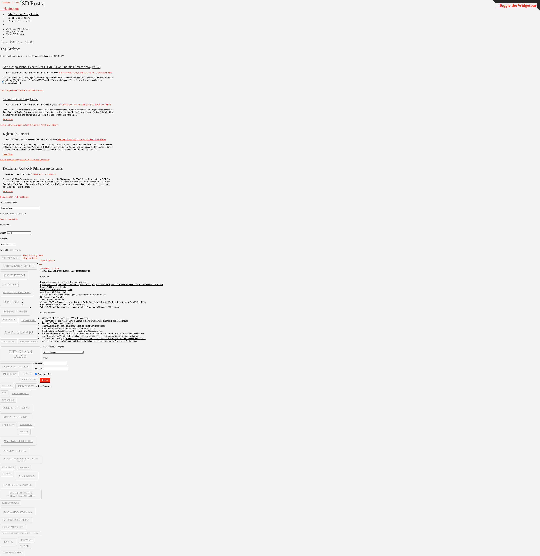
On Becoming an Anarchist (52, 297)
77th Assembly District (19, 265)
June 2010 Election (16, 407)
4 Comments (50, 174)
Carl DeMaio (19, 332)
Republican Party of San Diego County (21, 460)
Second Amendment (12, 527)
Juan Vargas (8, 400)
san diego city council (17, 485)
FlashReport (23, 197)
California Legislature (39, 159)
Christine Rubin (8, 341)
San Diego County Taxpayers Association (20, 494)
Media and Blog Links (33, 255)
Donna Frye (27, 373)
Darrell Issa (9, 374)
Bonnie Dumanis (15, 311)
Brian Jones (8, 319)
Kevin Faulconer (16, 417)
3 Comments (100, 139)
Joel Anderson (20, 393)
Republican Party (37, 125)
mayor (24, 431)
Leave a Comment (103, 73)
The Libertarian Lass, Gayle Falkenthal (76, 73)
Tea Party (24, 546)
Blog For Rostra (30, 258)
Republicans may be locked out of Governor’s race (62, 305)
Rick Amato (38, 90)
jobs (4, 393)
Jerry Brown (7, 385)
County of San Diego (16, 366)
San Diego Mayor (10, 503)
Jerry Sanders (26, 386)
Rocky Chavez (8, 467)
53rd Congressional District (12, 90)
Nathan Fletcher (18, 441)
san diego (27, 475)
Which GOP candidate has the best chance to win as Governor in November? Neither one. (80, 307)
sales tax (7, 473)
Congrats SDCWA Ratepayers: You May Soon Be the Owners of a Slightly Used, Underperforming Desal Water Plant (93, 302)
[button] (9, 8)
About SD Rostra (47, 260)
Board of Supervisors (17, 292)
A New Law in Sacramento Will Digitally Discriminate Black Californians (73, 294)
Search (3, 233)
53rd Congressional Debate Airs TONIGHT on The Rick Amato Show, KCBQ (52, 67)
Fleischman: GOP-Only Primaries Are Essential (33, 168)
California (29, 320)
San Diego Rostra (18, 511)
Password (38, 368)
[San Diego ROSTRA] (11, 23)
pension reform (15, 450)
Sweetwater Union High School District (20, 533)
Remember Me (44, 374)
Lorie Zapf (8, 425)
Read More (8, 119)
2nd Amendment (10, 258)
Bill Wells (9, 284)
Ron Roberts (24, 467)
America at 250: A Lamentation (54, 292)
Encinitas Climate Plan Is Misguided (56, 289)
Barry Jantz (37, 174)
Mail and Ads (26, 425)
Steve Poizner (51, 125)
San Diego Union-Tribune (15, 520)
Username (37, 363)
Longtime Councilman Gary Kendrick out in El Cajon (64, 282)
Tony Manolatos (12, 553)
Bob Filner (11, 301)
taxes (8, 541)
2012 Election (14, 275)
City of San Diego (20, 354)
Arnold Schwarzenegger (11, 125)
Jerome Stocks (29, 379)
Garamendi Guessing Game (20, 99)
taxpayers (26, 540)
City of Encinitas (28, 341)
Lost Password (44, 386)
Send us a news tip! (8, 219)
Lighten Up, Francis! (16, 134)
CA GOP (28, 90)
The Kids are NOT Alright (52, 299)
